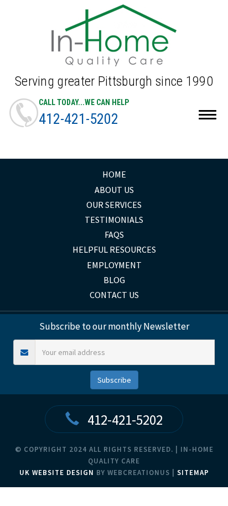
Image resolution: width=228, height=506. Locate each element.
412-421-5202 (78, 119)
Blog (114, 279)
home (114, 174)
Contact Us (114, 294)
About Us (114, 189)
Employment (114, 264)
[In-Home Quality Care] (114, 35)
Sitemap (193, 472)
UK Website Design (56, 472)
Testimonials (114, 219)
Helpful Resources (114, 249)
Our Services (114, 204)
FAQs (114, 234)
